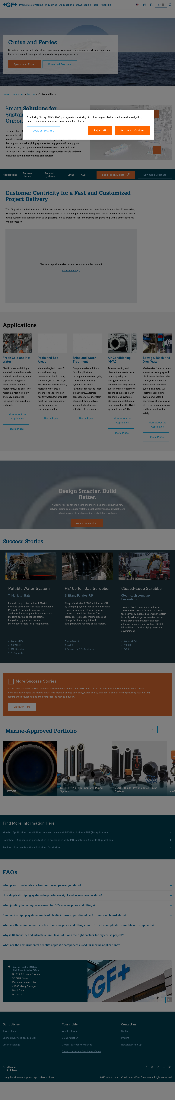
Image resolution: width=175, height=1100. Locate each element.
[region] (88, 125)
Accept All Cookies (132, 130)
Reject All (100, 130)
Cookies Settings (43, 130)
